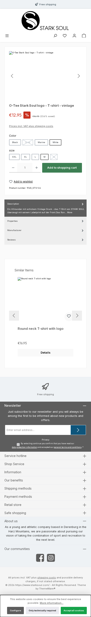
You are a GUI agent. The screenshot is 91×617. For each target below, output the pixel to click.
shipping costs (46, 577)
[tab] (45, 208)
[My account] (74, 36)
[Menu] (7, 36)
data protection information (24, 447)
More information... (51, 602)
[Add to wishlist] (68, 316)
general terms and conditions (68, 447)
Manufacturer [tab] (14, 230)
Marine (41, 142)
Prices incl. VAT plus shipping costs (31, 126)
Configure (15, 610)
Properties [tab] (12, 221)
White (55, 142)
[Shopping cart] (84, 36)
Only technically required (42, 610)
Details (45, 352)
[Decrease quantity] (13, 168)
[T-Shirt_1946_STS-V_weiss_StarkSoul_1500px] (45, 76)
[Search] (55, 36)
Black (15, 142)
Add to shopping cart (62, 167)
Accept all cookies (74, 610)
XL (25, 157)
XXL (14, 157)
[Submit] (78, 430)
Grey (29, 143)
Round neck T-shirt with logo (40, 328)
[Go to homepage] (45, 20)
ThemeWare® (47, 588)
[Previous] (12, 76)
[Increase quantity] (36, 168)
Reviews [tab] (11, 240)
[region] (45, 76)
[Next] (78, 76)
